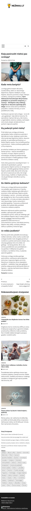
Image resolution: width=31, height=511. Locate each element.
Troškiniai (4, 483)
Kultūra (14, 467)
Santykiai (22, 475)
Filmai (11, 455)
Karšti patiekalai (6, 462)
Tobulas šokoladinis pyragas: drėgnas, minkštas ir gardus (15, 440)
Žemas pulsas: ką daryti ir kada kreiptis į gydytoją (14, 411)
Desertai (19, 452)
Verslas (23, 483)
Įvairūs (3, 485)
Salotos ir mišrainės (13, 475)
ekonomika (26, 452)
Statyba (9, 478)
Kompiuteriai (5, 465)
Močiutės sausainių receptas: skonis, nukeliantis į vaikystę (15, 443)
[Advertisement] (15, 27)
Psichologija (12, 473)
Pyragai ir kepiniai (21, 473)
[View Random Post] (25, 46)
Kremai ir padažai (6, 467)
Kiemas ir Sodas (22, 462)
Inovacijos (4, 460)
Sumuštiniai (21, 478)
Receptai (4, 475)
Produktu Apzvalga (18, 470)
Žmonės (24, 485)
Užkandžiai (17, 483)
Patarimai (9, 470)
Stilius (15, 478)
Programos (4, 473)
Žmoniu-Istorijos (16, 485)
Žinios (8, 485)
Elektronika (4, 455)
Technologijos (19, 480)
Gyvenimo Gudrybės (7, 457)
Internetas (18, 460)
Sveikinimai (11, 480)
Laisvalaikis (21, 467)
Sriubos (4, 478)
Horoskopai (23, 457)
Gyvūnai (16, 457)
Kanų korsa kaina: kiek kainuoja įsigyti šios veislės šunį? (14, 437)
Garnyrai (16, 455)
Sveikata (10, 273)
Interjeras (11, 460)
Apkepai (4, 452)
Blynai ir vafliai (11, 452)
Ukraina (10, 483)
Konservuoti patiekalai (15, 465)
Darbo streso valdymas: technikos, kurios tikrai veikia (14, 366)
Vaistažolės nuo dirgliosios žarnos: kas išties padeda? (15, 320)
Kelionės (14, 462)
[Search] (28, 46)
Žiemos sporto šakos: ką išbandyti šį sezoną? (12, 434)
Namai (3, 470)
